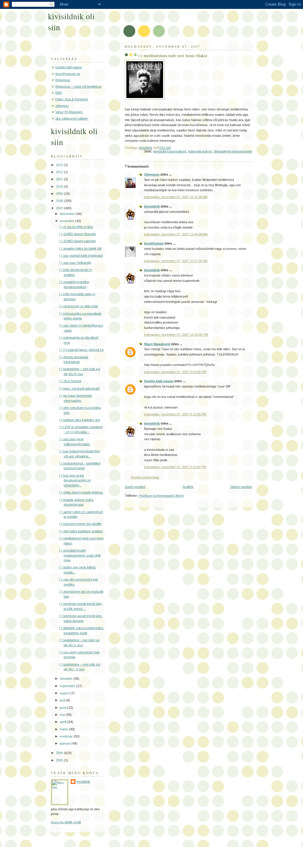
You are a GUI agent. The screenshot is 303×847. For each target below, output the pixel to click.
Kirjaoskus (62, 80)
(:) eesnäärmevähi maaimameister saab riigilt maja (80, 555)
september (68, 686)
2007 (60, 208)
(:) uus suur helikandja (75, 262)
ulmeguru (62, 105)
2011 (60, 179)
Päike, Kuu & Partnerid (71, 99)
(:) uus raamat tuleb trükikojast (81, 255)
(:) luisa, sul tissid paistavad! (79, 388)
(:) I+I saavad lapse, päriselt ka (81, 349)
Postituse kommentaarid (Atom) (161, 495)
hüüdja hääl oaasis (158, 381)
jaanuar (65, 743)
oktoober (66, 678)
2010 (60, 186)
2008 (60, 200)
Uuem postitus (135, 486)
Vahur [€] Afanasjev (69, 112)
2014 (60, 165)
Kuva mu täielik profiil (66, 822)
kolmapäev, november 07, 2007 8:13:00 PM (175, 414)
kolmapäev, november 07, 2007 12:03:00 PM (176, 334)
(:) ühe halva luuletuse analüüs (81, 531)
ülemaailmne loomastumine (233, 151)
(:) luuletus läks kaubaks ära (79, 420)
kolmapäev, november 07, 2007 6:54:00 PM (175, 372)
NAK (58, 92)
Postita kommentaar (145, 477)
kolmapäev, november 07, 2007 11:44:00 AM (175, 234)
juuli (63, 700)
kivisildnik (152, 206)
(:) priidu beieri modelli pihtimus (81, 492)
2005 (60, 760)
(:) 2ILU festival (70, 381)
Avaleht (188, 486)
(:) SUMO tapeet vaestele (77, 241)
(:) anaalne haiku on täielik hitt (80, 248)
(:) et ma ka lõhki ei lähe (76, 227)
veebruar (67, 736)
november (67, 221)
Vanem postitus (241, 486)
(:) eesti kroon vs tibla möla (78, 306)
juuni (63, 707)
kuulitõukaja (153, 243)
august (65, 693)
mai (63, 714)
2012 (60, 172)
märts (64, 729)
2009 (60, 193)
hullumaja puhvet (200, 151)
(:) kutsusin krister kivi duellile (80, 523)
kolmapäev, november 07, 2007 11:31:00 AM (175, 197)
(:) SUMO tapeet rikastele (77, 234)
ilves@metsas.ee (67, 73)
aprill (63, 722)
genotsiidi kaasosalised (169, 151)
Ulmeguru (151, 174)
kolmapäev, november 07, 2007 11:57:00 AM (175, 261)
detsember (68, 214)
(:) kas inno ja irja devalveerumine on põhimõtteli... (75, 480)
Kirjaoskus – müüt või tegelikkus (78, 86)
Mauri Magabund (157, 344)
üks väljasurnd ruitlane (71, 118)
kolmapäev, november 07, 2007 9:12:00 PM (175, 467)
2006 (60, 753)
